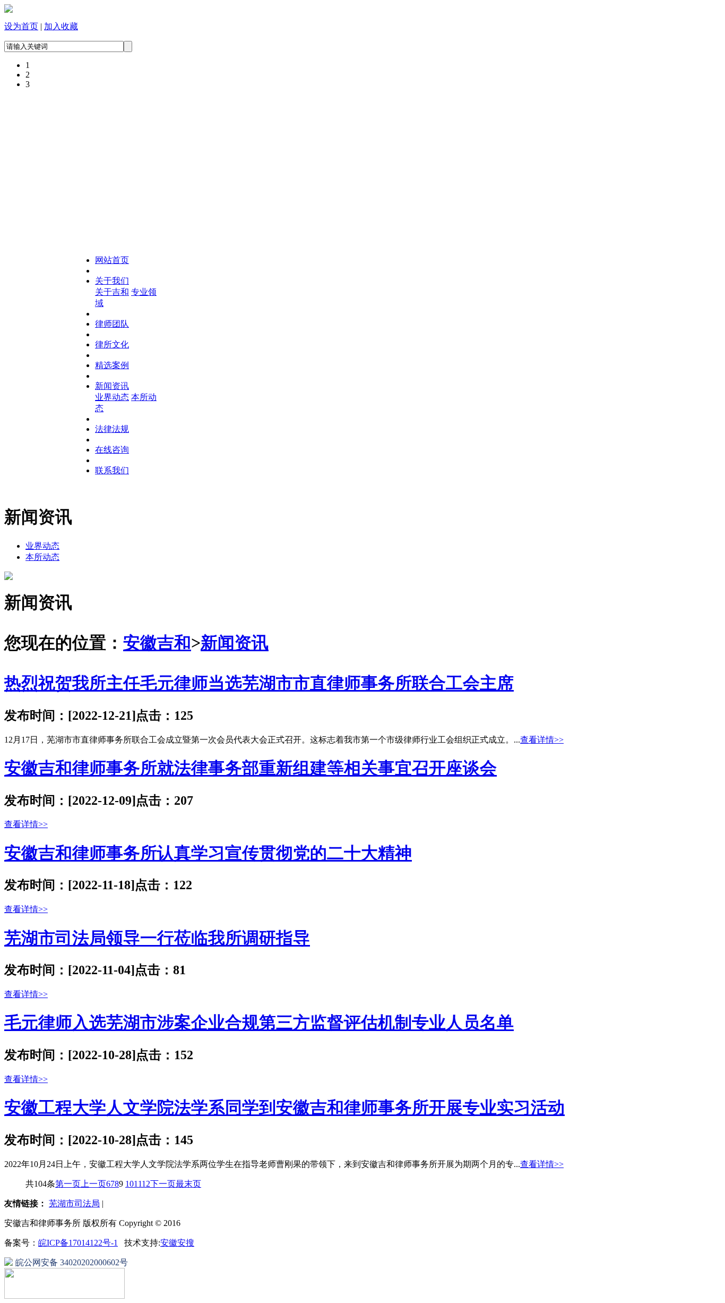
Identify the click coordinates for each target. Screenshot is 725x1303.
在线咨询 (112, 449)
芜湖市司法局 (74, 1203)
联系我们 (112, 470)
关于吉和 (112, 291)
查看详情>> (542, 739)
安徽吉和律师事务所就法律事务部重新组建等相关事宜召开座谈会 (250, 768)
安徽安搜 (177, 1242)
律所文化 (112, 344)
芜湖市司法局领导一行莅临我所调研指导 (157, 938)
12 (146, 1183)
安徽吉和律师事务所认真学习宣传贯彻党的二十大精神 (208, 853)
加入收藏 (61, 26)
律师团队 (112, 323)
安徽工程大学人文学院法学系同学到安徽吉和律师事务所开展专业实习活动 (284, 1107)
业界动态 (112, 397)
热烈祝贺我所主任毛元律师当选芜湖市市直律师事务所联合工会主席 (259, 683)
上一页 (93, 1183)
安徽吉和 (157, 642)
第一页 (68, 1183)
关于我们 (112, 280)
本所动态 (42, 556)
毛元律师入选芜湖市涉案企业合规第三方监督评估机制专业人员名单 (259, 1022)
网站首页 (112, 260)
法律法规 (112, 428)
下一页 (163, 1183)
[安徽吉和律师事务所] (8, 9)
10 (129, 1183)
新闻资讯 (112, 385)
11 (138, 1183)
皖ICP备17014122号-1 (78, 1242)
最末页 (188, 1183)
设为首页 (21, 26)
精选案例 (112, 365)
